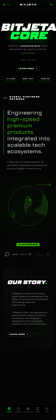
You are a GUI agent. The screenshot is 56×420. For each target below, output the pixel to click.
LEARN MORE (26, 68)
